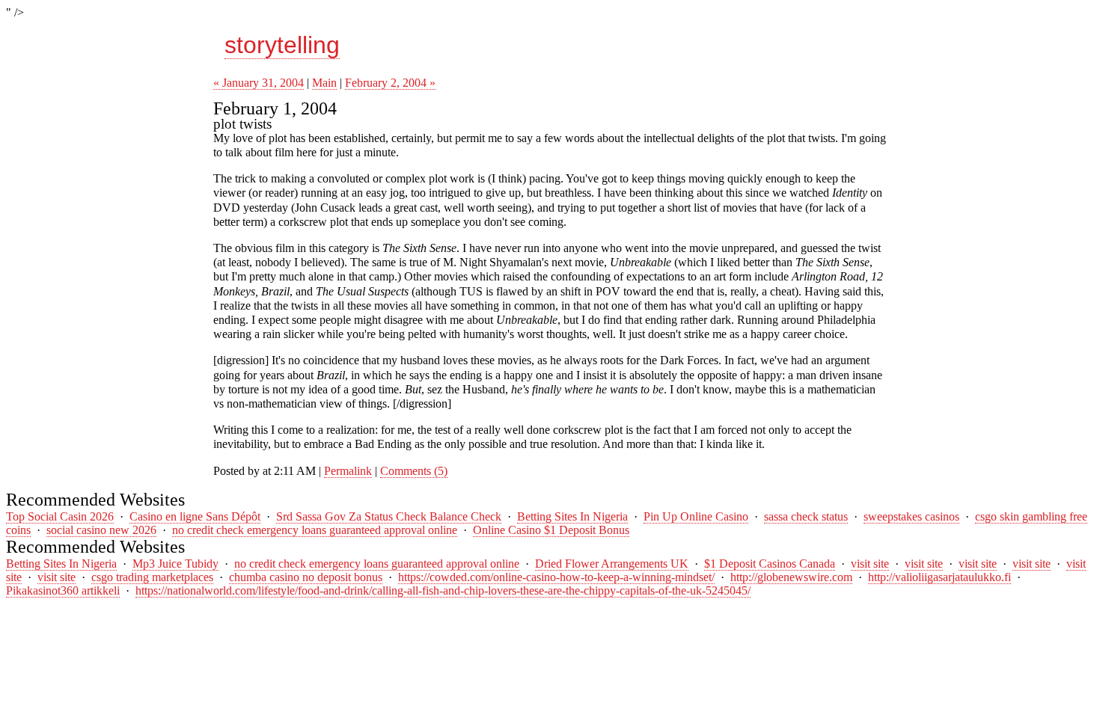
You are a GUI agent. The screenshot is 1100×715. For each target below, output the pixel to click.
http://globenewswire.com (791, 577)
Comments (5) (413, 470)
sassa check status (806, 516)
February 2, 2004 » (390, 82)
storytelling (282, 44)
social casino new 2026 (101, 530)
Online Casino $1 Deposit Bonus (551, 530)
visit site (870, 563)
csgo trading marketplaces (152, 577)
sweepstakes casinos (911, 516)
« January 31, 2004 (258, 82)
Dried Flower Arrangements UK (611, 563)
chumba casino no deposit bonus (305, 577)
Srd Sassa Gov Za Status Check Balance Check (388, 516)
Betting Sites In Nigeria (572, 516)
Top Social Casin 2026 (60, 516)
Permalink (348, 470)
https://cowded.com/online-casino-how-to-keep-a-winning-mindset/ (556, 577)
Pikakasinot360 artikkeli (63, 590)
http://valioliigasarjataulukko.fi (939, 577)
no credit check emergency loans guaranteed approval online (314, 530)
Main (324, 82)
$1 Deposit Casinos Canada (769, 563)
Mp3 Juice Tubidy (175, 563)
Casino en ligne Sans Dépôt (194, 516)
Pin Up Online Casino (696, 516)
